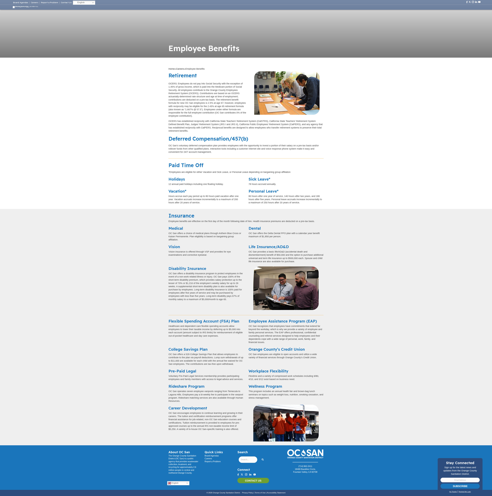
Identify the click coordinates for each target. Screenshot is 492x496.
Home (171, 69)
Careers (34, 3)
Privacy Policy (247, 493)
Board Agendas (20, 3)
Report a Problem (49, 3)
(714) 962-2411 (305, 466)
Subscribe (460, 486)
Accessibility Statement (276, 493)
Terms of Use (260, 493)
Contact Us (66, 3)
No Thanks (453, 492)
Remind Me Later (465, 492)
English (81, 2)
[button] (263, 459)
